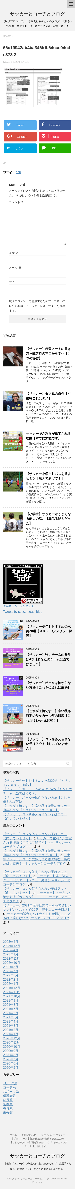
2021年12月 (11, 988)
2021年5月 (10, 1017)
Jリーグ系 (10, 1083)
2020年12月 (11, 1038)
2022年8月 (10, 967)
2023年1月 (10, 954)
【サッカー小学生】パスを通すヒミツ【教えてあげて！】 (48, 476)
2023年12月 (11, 946)
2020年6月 (10, 1063)
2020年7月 (10, 1059)
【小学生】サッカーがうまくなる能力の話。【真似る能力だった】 (48, 518)
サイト (13, 282)
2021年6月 (10, 1013)
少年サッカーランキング (18, 606)
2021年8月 (10, 1004)
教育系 (8, 1108)
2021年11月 (11, 992)
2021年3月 (10, 1025)
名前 (13, 253)
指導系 (8, 1104)
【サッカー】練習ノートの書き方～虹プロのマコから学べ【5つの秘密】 (48, 353)
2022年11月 (11, 958)
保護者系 (9, 1095)
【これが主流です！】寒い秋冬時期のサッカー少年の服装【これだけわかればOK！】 (48, 715)
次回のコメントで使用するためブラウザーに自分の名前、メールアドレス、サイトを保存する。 (37, 305)
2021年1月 (10, 1034)
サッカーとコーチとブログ (37, 13)
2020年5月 (10, 1067)
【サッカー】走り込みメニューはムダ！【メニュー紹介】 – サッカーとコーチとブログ (37, 880)
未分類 (8, 1112)
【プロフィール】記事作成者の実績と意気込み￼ (37, 1138)
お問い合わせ (29, 1134)
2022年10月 (11, 962)
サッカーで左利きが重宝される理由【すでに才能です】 (48, 436)
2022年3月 (10, 975)
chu (18, 172)
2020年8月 (10, 1055)
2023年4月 (10, 950)
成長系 (8, 1100)
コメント (16, 202)
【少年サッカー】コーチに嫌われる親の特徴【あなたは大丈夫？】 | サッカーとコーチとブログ (36, 859)
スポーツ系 (11, 1091)
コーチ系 (9, 1087)
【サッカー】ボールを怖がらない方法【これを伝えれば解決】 (48, 685)
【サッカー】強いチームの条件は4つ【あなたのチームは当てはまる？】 (48, 659)
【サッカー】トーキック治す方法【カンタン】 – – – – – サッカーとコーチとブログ (37, 897)
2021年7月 (10, 1009)
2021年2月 (10, 1030)
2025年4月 (10, 941)
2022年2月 (10, 979)
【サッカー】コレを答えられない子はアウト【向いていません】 (48, 743)
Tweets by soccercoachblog (22, 611)
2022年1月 (10, 983)
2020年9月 (10, 1051)
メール (15, 267)
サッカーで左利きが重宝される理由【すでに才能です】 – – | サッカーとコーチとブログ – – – (37, 842)
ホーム (13, 1134)
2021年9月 (10, 1000)
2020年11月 (11, 1042)
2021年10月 (11, 996)
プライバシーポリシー (53, 1134)
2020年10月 (11, 1046)
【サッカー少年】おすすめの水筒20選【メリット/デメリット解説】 (49, 631)
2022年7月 (10, 971)
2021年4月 (10, 1021)
